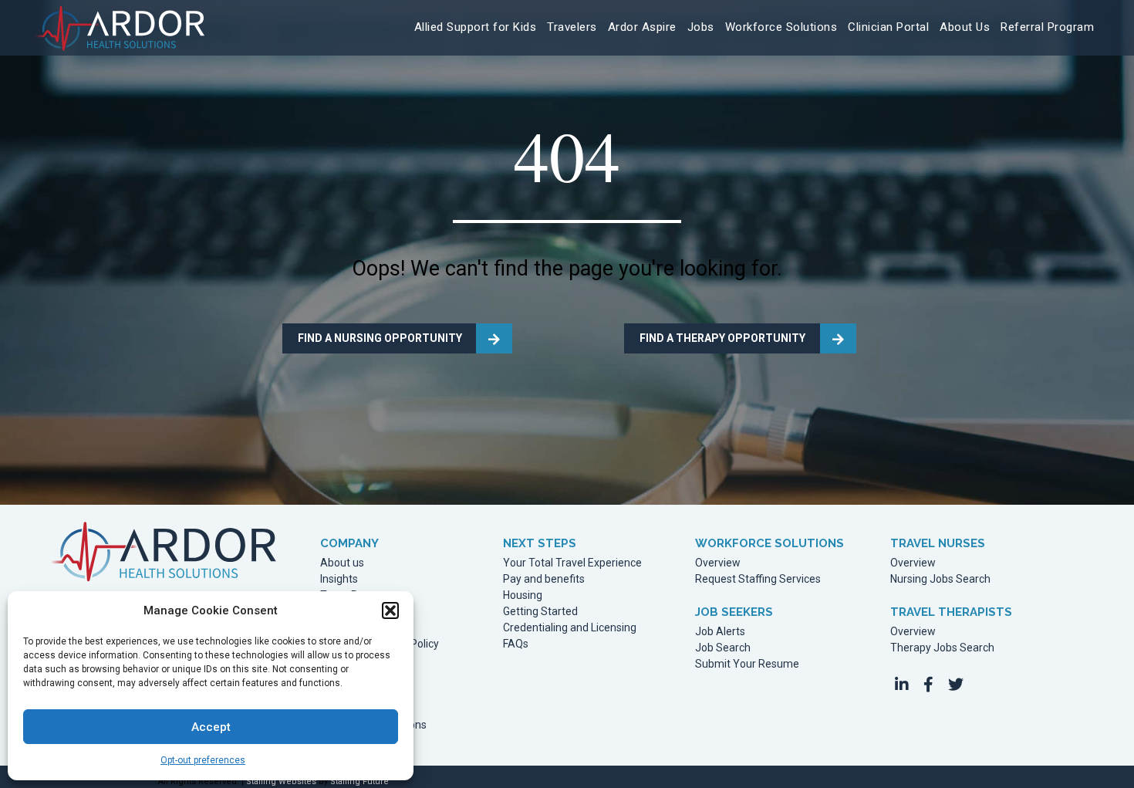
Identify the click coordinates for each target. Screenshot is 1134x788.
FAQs (515, 644)
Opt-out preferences (202, 760)
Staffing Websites (281, 781)
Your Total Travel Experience (572, 563)
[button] (390, 610)
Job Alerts (720, 632)
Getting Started (540, 611)
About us (342, 563)
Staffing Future (359, 781)
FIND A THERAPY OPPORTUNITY (722, 338)
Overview (718, 563)
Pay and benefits (544, 579)
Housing (522, 595)
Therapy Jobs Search (942, 648)
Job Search (723, 648)
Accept (211, 727)
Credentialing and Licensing (569, 628)
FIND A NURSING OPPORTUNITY (380, 338)
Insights (339, 579)
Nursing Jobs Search (940, 579)
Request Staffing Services (758, 579)
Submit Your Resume (747, 664)
